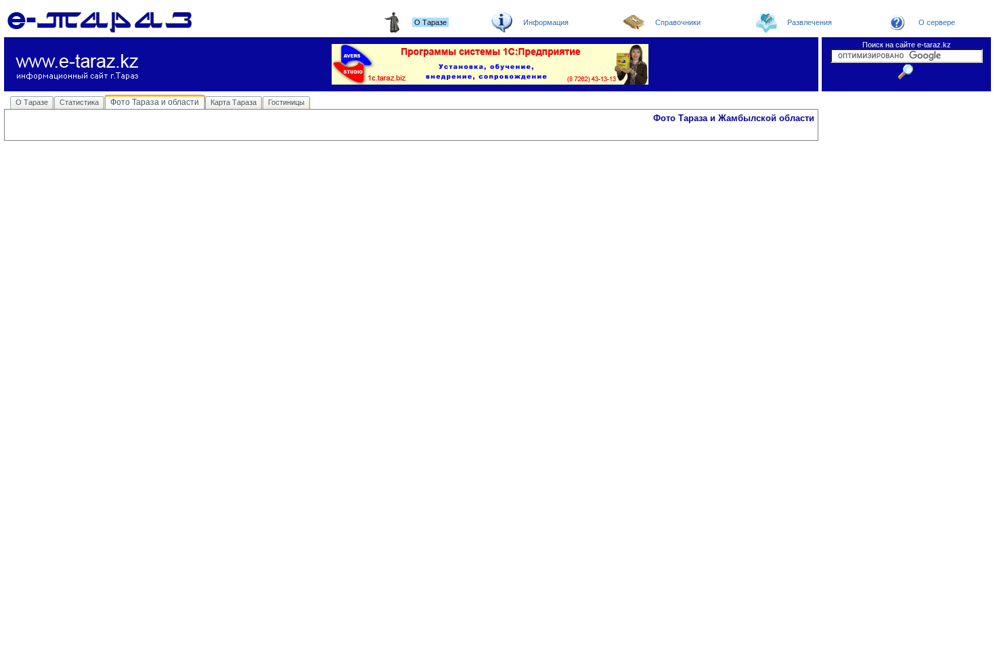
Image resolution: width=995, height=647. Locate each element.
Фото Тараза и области (154, 102)
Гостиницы (286, 102)
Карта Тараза (234, 102)
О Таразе (32, 102)
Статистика (79, 102)
